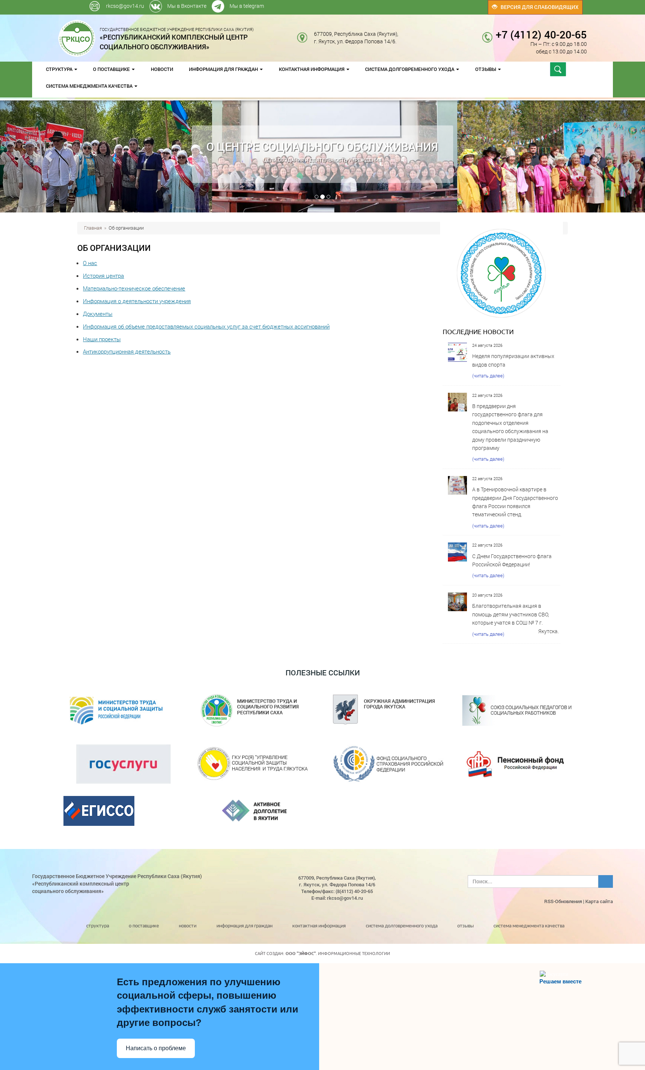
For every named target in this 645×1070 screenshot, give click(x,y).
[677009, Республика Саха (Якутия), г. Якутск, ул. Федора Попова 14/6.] (404, 33)
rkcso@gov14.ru (125, 5)
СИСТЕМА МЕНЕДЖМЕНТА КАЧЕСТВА (90, 86)
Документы (97, 313)
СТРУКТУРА (60, 69)
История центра (103, 275)
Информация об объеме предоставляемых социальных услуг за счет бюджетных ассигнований (206, 326)
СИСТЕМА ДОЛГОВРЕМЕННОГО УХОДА (410, 69)
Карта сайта (599, 901)
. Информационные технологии (338, 953)
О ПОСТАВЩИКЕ (112, 69)
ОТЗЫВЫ (486, 69)
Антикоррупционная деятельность (127, 351)
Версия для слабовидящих (538, 6)
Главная (93, 228)
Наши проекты (102, 339)
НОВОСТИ (162, 69)
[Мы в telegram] (426, 3)
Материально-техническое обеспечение (134, 288)
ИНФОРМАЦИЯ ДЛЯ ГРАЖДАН (224, 69)
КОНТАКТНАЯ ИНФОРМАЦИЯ (312, 69)
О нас (90, 263)
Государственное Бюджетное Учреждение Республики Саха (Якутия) (177, 38)
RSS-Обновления (563, 901)
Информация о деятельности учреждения (137, 301)
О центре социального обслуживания (322, 146)
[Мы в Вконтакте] (424, 3)
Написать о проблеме (156, 1048)
